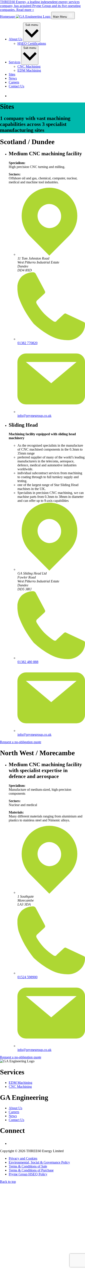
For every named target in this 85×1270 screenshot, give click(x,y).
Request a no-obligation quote (20, 742)
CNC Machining (29, 66)
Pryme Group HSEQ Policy (28, 1174)
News (13, 78)
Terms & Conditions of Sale (28, 1166)
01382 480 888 (27, 662)
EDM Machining (29, 70)
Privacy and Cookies (23, 1158)
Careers (14, 82)
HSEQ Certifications (31, 43)
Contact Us (16, 86)
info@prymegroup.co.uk (34, 415)
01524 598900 (27, 977)
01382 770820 (27, 343)
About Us (15, 39)
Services (14, 62)
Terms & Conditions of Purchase (31, 1170)
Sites (12, 74)
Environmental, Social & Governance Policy (39, 1162)
